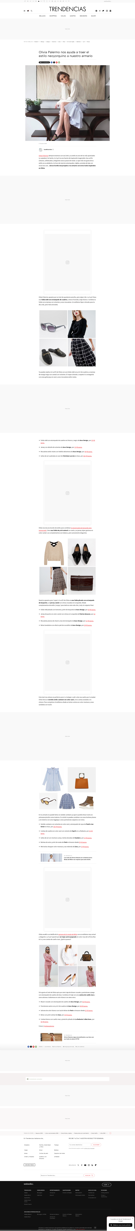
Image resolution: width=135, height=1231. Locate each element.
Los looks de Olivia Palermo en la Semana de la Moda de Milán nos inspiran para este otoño (78, 858)
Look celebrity (80, 1046)
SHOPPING (53, 16)
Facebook (100, 11)
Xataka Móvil (27, 1195)
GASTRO (73, 16)
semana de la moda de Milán (68, 934)
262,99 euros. (87, 456)
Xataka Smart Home (27, 1200)
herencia (54, 41)
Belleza (56, 1150)
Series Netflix (94, 1133)
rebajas (48, 41)
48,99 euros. (84, 1006)
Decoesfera (91, 1195)
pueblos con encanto (42, 1157)
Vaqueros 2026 (39, 1133)
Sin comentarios (45, 62)
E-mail (59, 62)
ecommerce (48, 1046)
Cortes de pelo (43, 1153)
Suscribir (96, 1144)
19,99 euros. (85, 847)
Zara (59, 41)
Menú (24, 11)
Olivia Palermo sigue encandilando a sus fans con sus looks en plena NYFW (79, 1038)
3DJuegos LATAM (41, 1214)
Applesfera (27, 1197)
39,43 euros (82, 842)
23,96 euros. (88, 838)
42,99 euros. (44, 1022)
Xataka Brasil (27, 1216)
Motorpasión (78, 1192)
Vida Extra (39, 1195)
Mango (42, 41)
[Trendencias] (67, 9)
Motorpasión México (78, 1215)
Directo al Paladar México (67, 1215)
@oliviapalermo (49, 1026)
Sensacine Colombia (52, 1217)
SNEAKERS (83, 16)
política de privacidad (89, 1148)
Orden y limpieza (29, 1156)
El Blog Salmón (105, 1192)
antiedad (56, 1156)
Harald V (36, 41)
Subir (105, 1184)
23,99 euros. (90, 621)
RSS (92, 1165)
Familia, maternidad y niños (45, 1146)
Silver (40, 1150)
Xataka (26, 1192)
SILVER (93, 16)
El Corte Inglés (70, 41)
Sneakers (27, 1145)
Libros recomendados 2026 (52, 1133)
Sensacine (52, 1192)
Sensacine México (54, 1214)
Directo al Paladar (67, 1192)
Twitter (54, 62)
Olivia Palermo (43, 156)
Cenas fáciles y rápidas (66, 1133)
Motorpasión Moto (80, 1195)
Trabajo (56, 1145)
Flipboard (103, 11)
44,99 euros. (88, 452)
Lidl (84, 41)
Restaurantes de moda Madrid (81, 1133)
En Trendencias (68, 855)
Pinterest (96, 11)
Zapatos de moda (59, 1153)
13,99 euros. (78, 447)
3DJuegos (39, 1192)
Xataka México (28, 1214)
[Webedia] (28, 1184)
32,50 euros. (89, 1010)
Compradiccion (92, 1197)
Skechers (78, 41)
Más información (80, 1229)
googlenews (110, 11)
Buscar (31, 11)
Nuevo (28, 11)
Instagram (107, 11)
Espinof (52, 1195)
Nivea (88, 41)
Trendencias (91, 1192)
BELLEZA (42, 16)
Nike (64, 41)
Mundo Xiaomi (28, 1204)
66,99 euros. (86, 1002)
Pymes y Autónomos (104, 1195)
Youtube (85, 1165)
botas (26, 1153)
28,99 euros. (88, 625)
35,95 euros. (68, 1015)
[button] (48, 149)
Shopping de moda (69, 1046)
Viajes (26, 1150)
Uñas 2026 (103, 1133)
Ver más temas (29, 1164)
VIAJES (63, 16)
